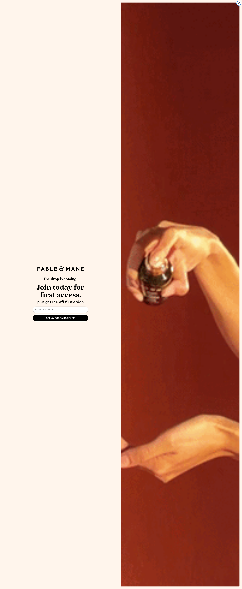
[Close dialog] (239, 3)
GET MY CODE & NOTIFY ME (60, 318)
